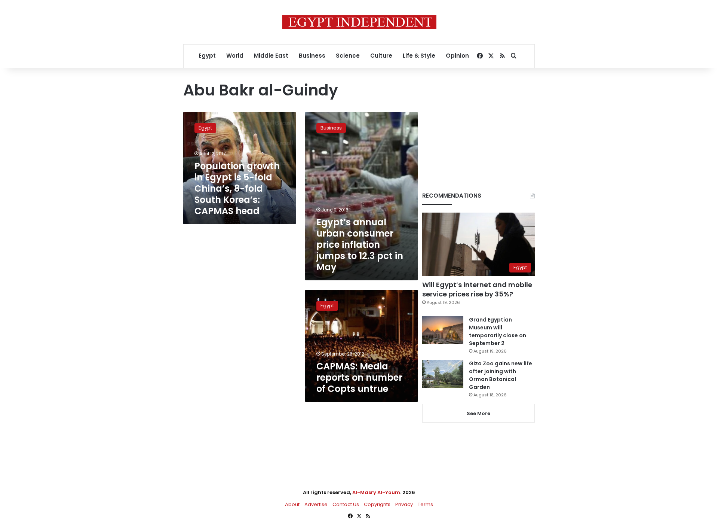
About (292, 504)
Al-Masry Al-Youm (376, 492)
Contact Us (345, 504)
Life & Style (419, 56)
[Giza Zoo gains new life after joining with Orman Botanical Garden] (442, 374)
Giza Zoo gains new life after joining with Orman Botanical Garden (500, 375)
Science (348, 56)
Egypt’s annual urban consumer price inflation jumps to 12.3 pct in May (359, 244)
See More (478, 413)
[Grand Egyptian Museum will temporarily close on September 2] (442, 330)
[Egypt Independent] (359, 22)
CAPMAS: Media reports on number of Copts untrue (359, 377)
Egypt (207, 56)
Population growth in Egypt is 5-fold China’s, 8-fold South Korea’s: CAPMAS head (237, 188)
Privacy (404, 504)
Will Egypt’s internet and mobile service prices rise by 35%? (477, 289)
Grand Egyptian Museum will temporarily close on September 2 (497, 331)
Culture (381, 56)
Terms (425, 504)
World (234, 56)
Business (312, 56)
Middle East (271, 56)
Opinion (457, 56)
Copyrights (377, 504)
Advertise (316, 504)
